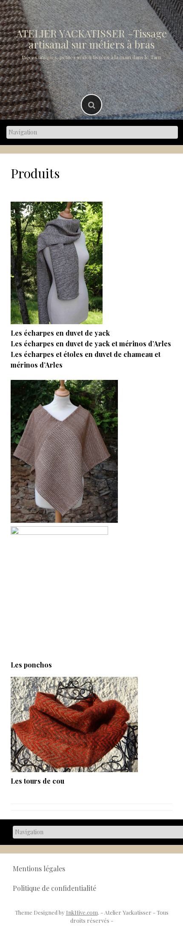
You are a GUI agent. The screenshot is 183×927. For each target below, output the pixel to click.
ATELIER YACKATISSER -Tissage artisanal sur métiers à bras (91, 38)
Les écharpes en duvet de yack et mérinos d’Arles (91, 343)
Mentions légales (39, 868)
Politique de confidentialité (54, 888)
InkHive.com (82, 912)
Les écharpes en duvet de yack (60, 332)
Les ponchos (31, 664)
